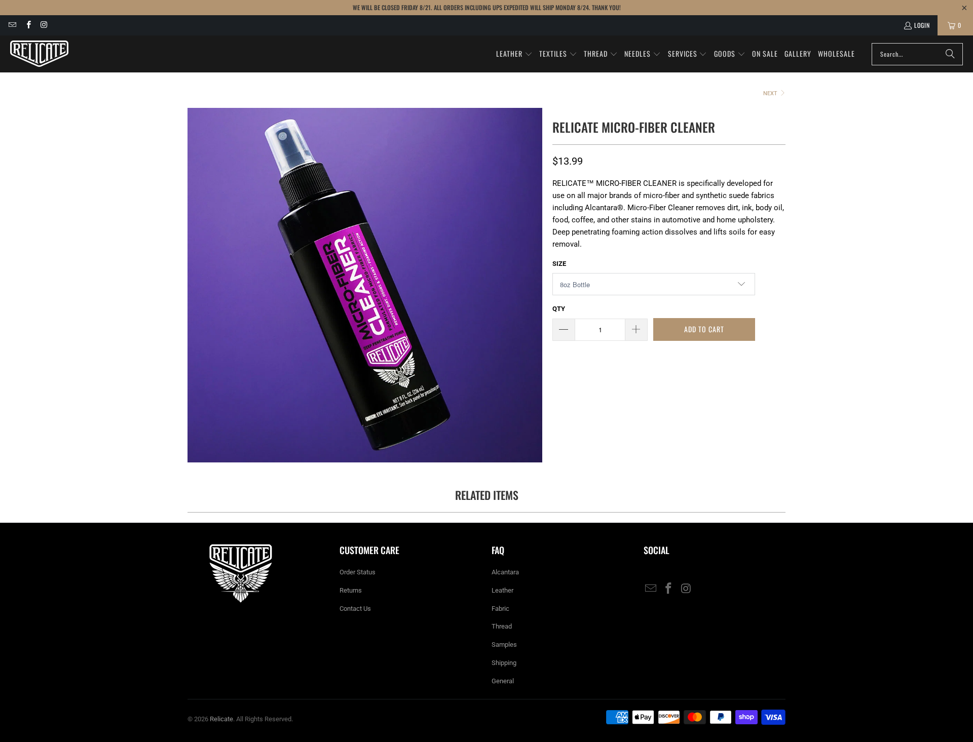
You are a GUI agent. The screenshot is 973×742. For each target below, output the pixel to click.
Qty (558, 309)
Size (559, 263)
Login (922, 25)
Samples (504, 644)
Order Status (358, 572)
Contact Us (355, 608)
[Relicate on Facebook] (27, 25)
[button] (514, 54)
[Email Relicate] (12, 25)
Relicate (221, 719)
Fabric (500, 608)
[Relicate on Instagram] (44, 25)
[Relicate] (39, 54)
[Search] (950, 54)
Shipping (504, 663)
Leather (502, 590)
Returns (351, 590)
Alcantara (505, 572)
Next (771, 93)
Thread (502, 626)
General (503, 681)
